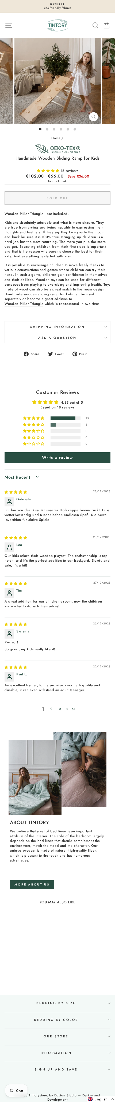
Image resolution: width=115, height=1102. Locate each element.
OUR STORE (56, 1036)
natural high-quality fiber (75, 850)
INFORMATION (56, 1053)
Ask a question (57, 338)
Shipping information (57, 327)
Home (55, 138)
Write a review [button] (57, 457)
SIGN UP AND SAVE (56, 1069)
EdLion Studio (65, 1095)
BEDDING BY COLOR (56, 1020)
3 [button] (60, 708)
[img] (16, 492)
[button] (49, 170)
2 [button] (51, 708)
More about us (32, 884)
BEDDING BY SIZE (56, 1003)
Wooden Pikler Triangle (24, 303)
